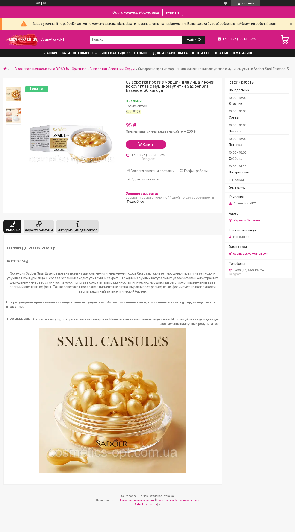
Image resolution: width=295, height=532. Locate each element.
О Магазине (243, 53)
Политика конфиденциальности (177, 500)
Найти (192, 39)
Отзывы (141, 53)
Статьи (221, 53)
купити (172, 12)
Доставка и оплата (170, 53)
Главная (49, 53)
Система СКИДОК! (114, 53)
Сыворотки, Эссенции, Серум (112, 69)
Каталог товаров (77, 53)
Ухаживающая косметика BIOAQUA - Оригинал (50, 69)
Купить (148, 145)
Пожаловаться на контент (136, 500)
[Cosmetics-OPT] (20, 39)
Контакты (201, 53)
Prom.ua (168, 495)
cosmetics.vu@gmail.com (250, 253)
